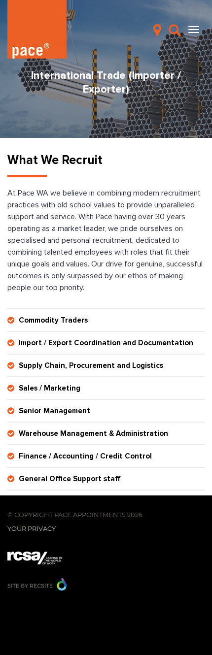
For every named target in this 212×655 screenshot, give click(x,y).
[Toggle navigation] (194, 29)
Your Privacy (31, 528)
